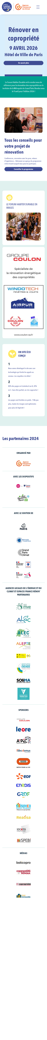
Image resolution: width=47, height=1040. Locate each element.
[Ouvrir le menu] (38, 7)
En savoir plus (23, 63)
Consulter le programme (23, 169)
